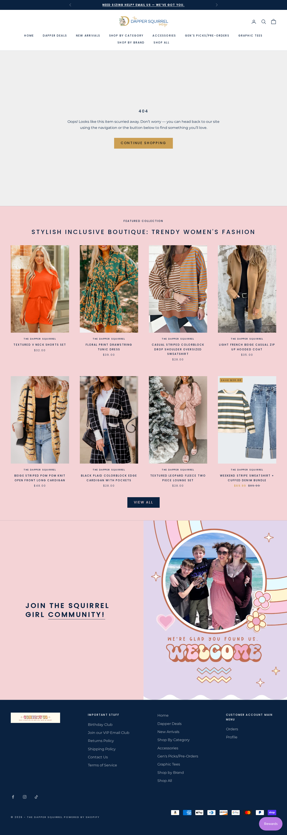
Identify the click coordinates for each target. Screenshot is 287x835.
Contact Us (98, 757)
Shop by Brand (131, 42)
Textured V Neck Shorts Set (39, 345)
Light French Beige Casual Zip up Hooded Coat (247, 347)
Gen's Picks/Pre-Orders (207, 35)
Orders (232, 729)
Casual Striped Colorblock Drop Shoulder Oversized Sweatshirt (178, 349)
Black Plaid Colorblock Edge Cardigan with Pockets (109, 478)
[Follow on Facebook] (13, 797)
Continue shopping (143, 143)
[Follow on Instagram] (24, 797)
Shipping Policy (102, 749)
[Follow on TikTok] (36, 797)
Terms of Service (102, 765)
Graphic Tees (250, 35)
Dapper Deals (55, 35)
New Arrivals (88, 35)
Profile (231, 737)
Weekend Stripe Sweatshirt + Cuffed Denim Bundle (247, 478)
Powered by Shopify (82, 817)
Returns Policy (101, 741)
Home (29, 35)
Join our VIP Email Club (108, 733)
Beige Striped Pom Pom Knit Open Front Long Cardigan (39, 478)
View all (143, 502)
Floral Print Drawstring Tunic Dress (109, 347)
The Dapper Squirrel (40, 339)
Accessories (164, 35)
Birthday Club (100, 724)
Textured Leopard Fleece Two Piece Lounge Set (178, 478)
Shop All (161, 42)
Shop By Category (126, 35)
